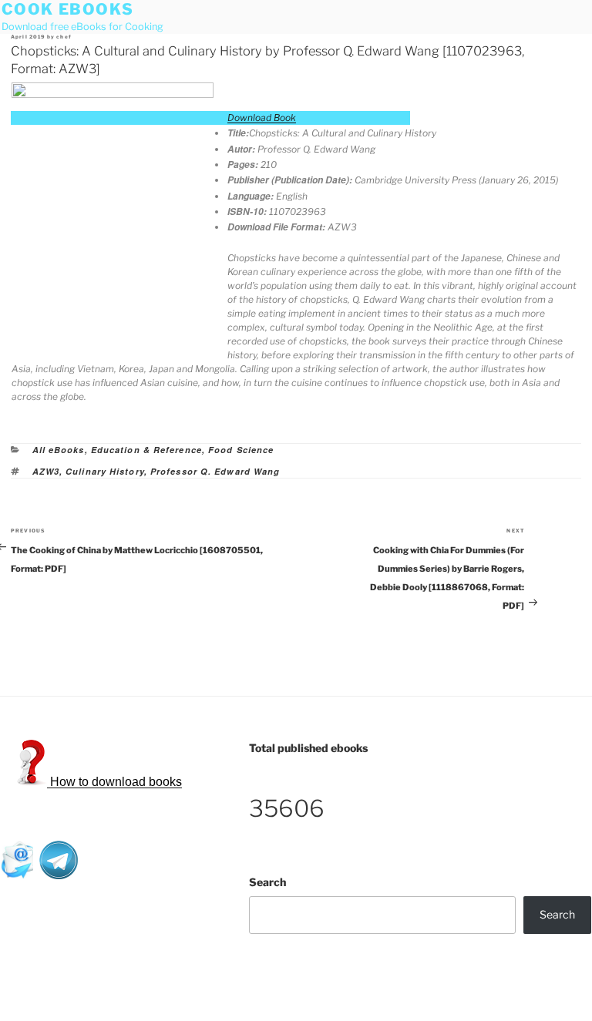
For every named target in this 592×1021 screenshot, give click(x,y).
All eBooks (58, 449)
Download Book (261, 117)
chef (64, 37)
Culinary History (105, 471)
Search (267, 881)
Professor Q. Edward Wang (215, 471)
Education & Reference (146, 449)
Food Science (241, 449)
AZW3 (45, 471)
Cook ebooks (68, 9)
